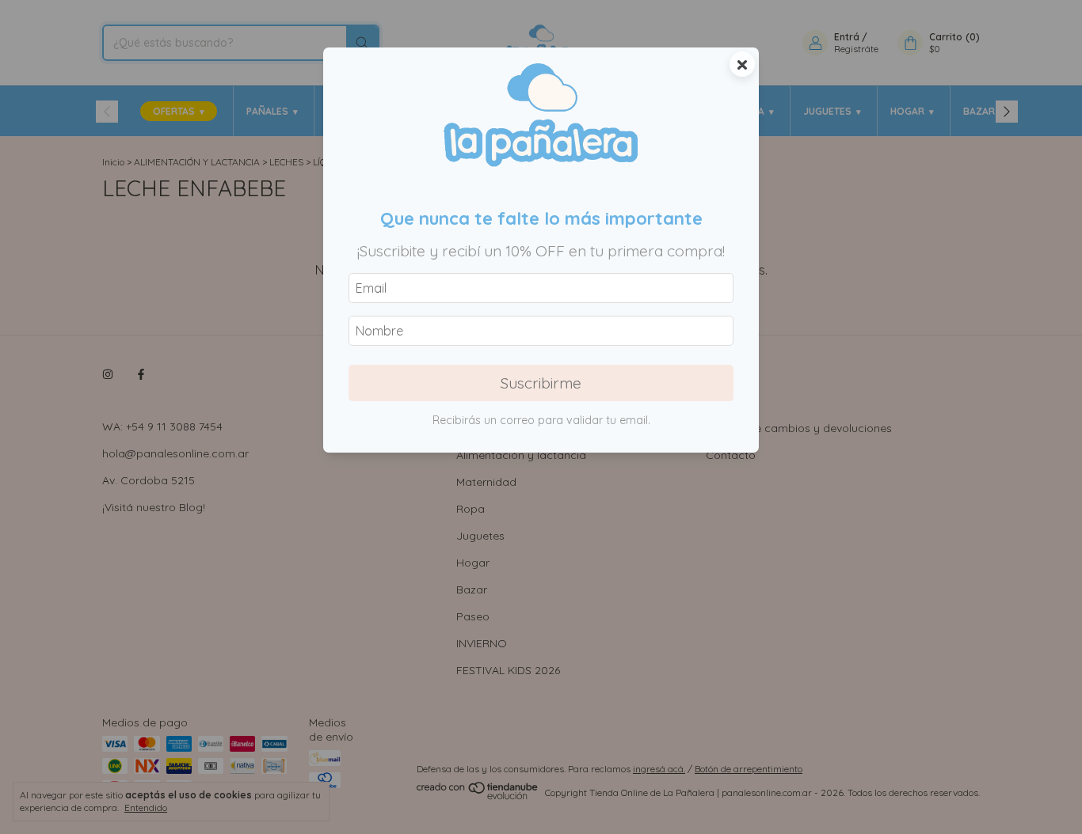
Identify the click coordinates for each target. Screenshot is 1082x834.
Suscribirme (541, 382)
